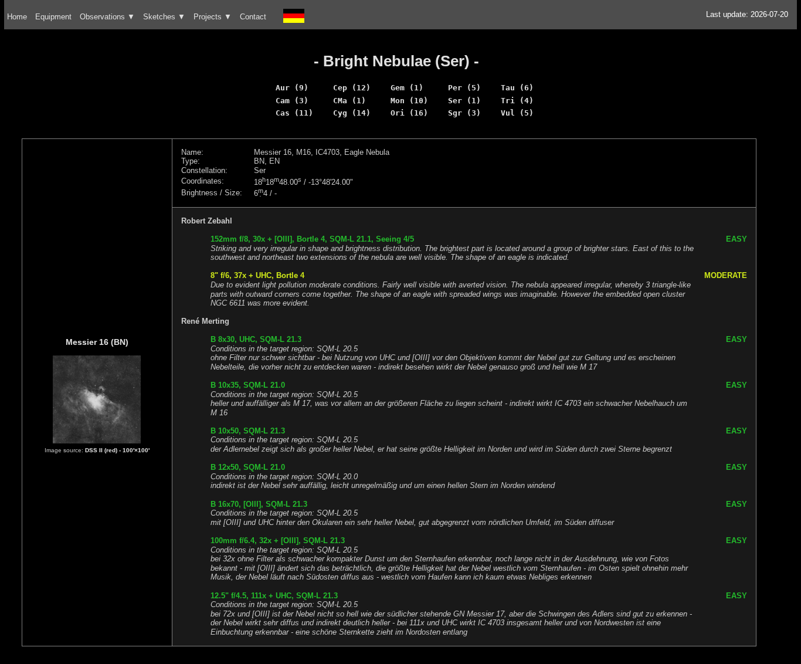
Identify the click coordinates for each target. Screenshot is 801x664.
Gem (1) (407, 87)
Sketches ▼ (164, 16)
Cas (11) (294, 113)
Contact (253, 16)
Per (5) (464, 87)
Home (17, 16)
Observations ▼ (107, 16)
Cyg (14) (352, 113)
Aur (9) (292, 87)
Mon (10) (409, 100)
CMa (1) (349, 100)
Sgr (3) (464, 113)
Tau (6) (517, 87)
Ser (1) (464, 100)
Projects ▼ (213, 16)
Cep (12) (352, 87)
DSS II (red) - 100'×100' (117, 450)
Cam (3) (292, 100)
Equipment (53, 16)
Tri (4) (517, 100)
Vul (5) (517, 113)
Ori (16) (409, 113)
